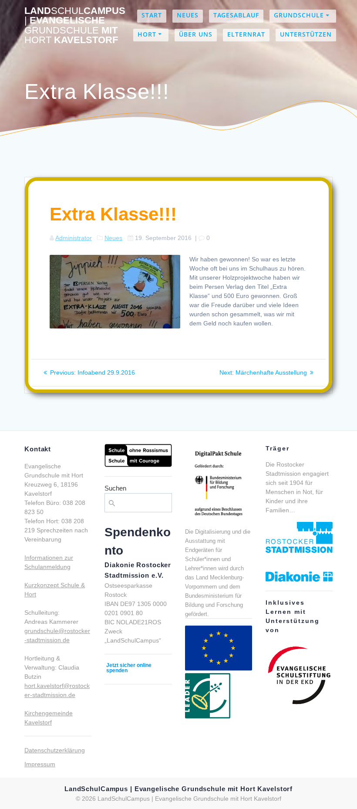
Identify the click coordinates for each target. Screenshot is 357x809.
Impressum (39, 764)
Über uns (195, 34)
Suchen (115, 488)
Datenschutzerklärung (54, 750)
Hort (147, 34)
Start (151, 15)
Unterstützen (306, 34)
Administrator (73, 237)
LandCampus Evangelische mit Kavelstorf (74, 25)
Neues (188, 15)
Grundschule (299, 15)
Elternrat (246, 34)
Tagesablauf (236, 15)
